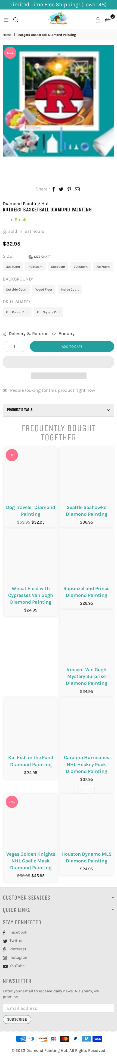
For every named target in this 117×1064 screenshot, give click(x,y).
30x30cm (13, 267)
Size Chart (42, 257)
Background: (18, 279)
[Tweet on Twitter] (61, 189)
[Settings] (98, 19)
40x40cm (35, 267)
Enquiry (66, 333)
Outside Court (16, 289)
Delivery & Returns (28, 333)
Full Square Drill (48, 312)
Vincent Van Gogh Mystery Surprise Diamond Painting (86, 676)
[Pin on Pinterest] (69, 189)
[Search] (16, 19)
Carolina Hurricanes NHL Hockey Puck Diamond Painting (86, 764)
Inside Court (70, 289)
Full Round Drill (17, 312)
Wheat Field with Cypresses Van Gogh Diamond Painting (30, 595)
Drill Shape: (17, 301)
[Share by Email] (77, 189)
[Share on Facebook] (53, 189)
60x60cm (81, 267)
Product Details (20, 409)
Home (7, 35)
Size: (27, 256)
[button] (58, 362)
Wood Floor (43, 289)
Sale (10, 53)
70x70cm (103, 267)
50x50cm (58, 267)
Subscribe (17, 1019)
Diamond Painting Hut (26, 203)
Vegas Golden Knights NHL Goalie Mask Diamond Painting (30, 861)
